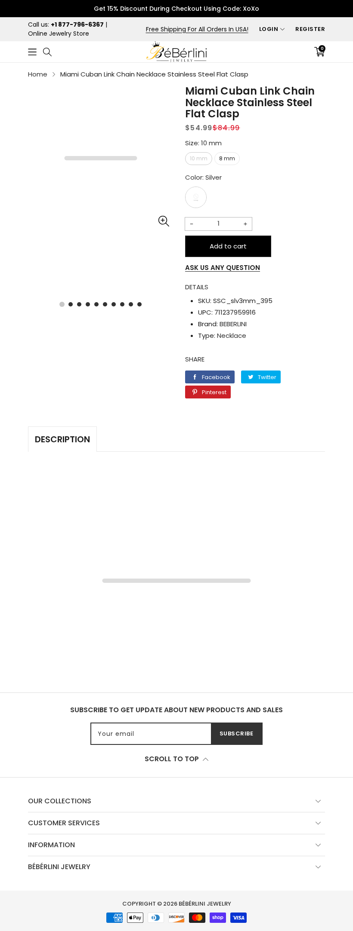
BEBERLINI (233, 323)
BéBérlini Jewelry (205, 904)
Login (269, 29)
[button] (32, 51)
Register (310, 29)
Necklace (231, 335)
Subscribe (237, 733)
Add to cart (228, 246)
